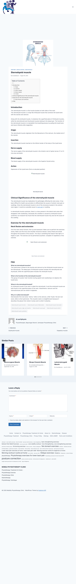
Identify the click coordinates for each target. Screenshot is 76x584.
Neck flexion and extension (21, 99)
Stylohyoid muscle (14, 329)
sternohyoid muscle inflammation (36, 305)
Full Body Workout (5, 448)
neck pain (40, 207)
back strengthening (37, 442)
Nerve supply (18, 90)
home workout (27, 448)
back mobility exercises (10, 442)
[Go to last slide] (4, 359)
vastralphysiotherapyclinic (12, 365)
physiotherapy (6, 455)
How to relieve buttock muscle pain (46, 448)
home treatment (21, 448)
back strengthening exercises (50, 442)
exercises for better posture (7, 446)
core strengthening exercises (62, 444)
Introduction (16, 85)
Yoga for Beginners (25, 461)
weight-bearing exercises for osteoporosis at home (11, 461)
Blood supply (18, 92)
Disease (64, 433)
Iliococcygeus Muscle (12, 362)
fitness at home (29, 446)
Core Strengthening (47, 444)
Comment (12, 396)
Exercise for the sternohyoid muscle (23, 97)
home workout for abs (35, 448)
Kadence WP (42, 490)
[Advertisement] (38, 25)
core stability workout (34, 444)
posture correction (11, 458)
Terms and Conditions (65, 436)
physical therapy (69, 453)
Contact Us (17, 433)
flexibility (61, 446)
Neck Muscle (28, 69)
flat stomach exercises (50, 446)
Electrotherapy (56, 433)
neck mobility (30, 453)
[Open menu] (72, 7)
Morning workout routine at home (14, 453)
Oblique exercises (47, 453)
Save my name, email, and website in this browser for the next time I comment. (31, 420)
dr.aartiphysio (15, 75)
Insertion (17, 88)
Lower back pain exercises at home (12, 450)
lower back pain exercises (59, 448)
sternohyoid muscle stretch (54, 308)
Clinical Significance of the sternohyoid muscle (26, 95)
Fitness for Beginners (37, 446)
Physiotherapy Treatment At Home (33, 433)
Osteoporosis (63, 453)
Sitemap (46, 436)
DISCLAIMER (54, 436)
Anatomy (13, 69)
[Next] (72, 359)
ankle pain (4, 442)
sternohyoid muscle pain (39, 308)
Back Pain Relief (19, 442)
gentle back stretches (13, 448)
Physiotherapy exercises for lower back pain (28, 455)
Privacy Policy (38, 436)
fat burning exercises (19, 446)
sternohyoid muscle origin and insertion (21, 308)
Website (52, 416)
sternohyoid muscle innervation (54, 305)
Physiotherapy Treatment (11, 436)
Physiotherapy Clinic (26, 436)
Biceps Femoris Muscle (37, 362)
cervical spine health (24, 444)
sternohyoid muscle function (19, 305)
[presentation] (13, 351)
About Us (47, 433)
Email (31, 416)
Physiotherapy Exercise (9, 472)
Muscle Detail (20, 69)
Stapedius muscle (62, 329)
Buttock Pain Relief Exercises (10, 444)
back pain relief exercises (28, 442)
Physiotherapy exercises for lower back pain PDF (54, 455)
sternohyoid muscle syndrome (19, 311)
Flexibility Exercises (67, 446)
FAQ (14, 101)
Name (11, 416)
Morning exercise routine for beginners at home (51, 450)
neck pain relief (37, 453)
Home (11, 433)
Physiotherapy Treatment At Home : (12, 470)
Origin (16, 87)
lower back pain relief (30, 450)
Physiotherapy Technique (9, 480)
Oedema (57, 453)
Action (17, 93)
